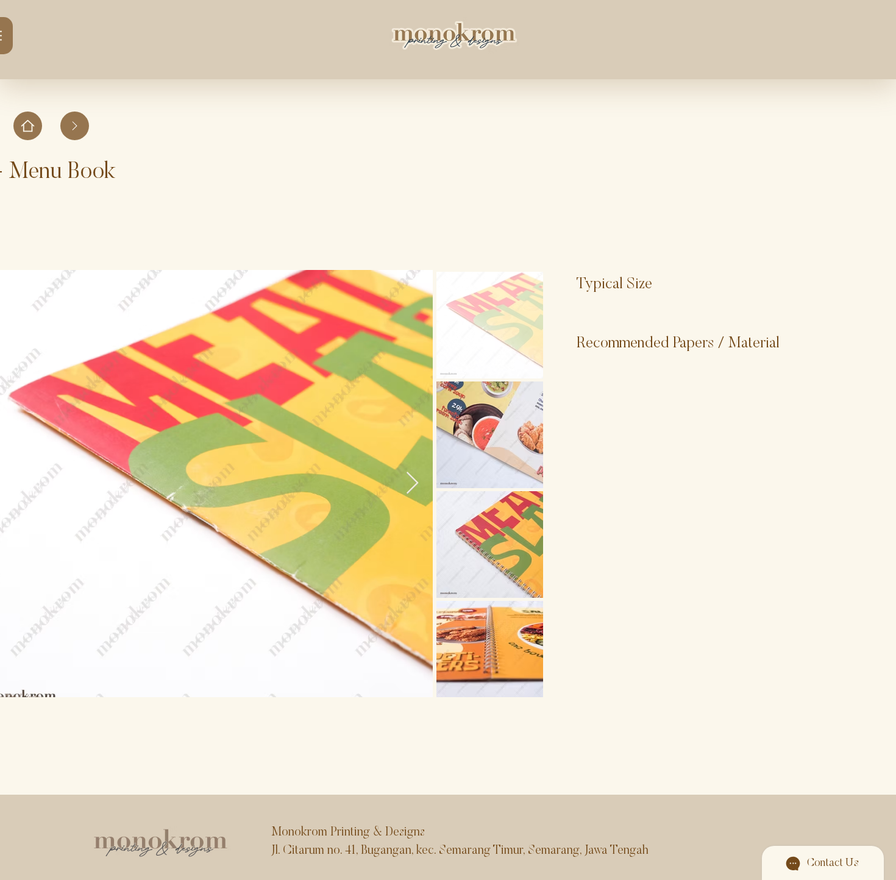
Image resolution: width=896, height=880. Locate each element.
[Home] (27, 126)
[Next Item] (412, 483)
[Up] (74, 126)
